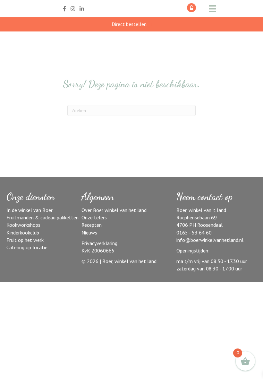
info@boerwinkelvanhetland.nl (209, 240)
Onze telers (94, 217)
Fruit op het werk (25, 240)
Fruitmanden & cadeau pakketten (42, 217)
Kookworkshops (23, 225)
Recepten (91, 225)
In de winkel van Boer (29, 210)
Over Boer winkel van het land (114, 210)
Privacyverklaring (99, 243)
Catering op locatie (26, 247)
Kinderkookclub (22, 232)
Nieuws (89, 232)
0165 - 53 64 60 (194, 232)
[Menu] (212, 8)
